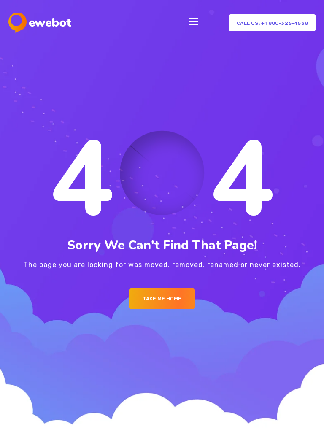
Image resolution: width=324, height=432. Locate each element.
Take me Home (162, 299)
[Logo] (39, 23)
